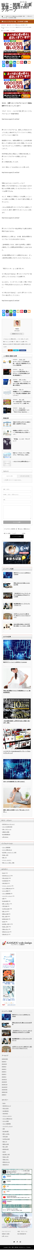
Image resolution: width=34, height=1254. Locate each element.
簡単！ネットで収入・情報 (8, 862)
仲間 (3, 898)
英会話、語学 (22, 359)
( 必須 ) (6, 489)
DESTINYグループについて (8, 824)
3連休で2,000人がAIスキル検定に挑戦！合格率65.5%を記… (22, 423)
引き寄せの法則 (5, 908)
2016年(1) (4, 1074)
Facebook (22, 350)
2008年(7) (4, 1094)
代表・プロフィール (6, 829)
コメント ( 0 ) (9, 476)
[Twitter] (14, 1241)
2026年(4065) (5, 1059)
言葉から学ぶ (5, 929)
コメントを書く (6, 30)
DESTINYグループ (6, 875)
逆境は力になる (5, 931)
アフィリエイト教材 (14, 27)
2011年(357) (4, 1087)
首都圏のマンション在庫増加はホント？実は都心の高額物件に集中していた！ (22, 393)
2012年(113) (4, 1084)
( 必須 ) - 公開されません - (11, 494)
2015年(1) (4, 1076)
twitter (23, 2)
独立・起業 (21, 399)
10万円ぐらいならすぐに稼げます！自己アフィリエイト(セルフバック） (22, 615)
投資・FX (21, 369)
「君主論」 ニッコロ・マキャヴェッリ (21, 440)
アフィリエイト (6, 27)
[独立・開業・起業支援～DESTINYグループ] (16, 7)
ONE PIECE (5, 883)
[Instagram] (20, 1241)
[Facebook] (17, 1241)
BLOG (10, 25)
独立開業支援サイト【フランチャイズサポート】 (22, 604)
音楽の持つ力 (5, 934)
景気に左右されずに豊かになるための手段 (22, 583)
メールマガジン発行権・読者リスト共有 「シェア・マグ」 (10, 529)
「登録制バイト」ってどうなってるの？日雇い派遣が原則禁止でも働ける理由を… (22, 383)
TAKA (13, 30)
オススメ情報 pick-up (16, 25)
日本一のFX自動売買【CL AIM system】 (14, 781)
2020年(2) (4, 1066)
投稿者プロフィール (17, 333)
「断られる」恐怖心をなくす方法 (23, 529)
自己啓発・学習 (24, 25)
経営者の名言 (5, 919)
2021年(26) (4, 1064)
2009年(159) (4, 1092)
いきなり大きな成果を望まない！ (22, 461)
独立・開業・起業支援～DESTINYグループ (18, 1247)
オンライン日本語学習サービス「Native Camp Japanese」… (21, 411)
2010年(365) (4, 1089)
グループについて (6, 1231)
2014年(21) (4, 1079)
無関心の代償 (5, 914)
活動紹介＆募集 (5, 832)
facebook (26, 2)
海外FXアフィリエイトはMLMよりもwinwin (22, 573)
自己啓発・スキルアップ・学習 (9, 852)
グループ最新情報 (6, 847)
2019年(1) (4, 1069)
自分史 (3, 921)
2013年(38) (4, 1081)
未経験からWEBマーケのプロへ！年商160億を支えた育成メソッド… (21, 432)
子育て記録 (4, 906)
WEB (10, 350)
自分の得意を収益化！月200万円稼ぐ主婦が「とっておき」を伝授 (22, 625)
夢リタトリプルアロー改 (23, 27)
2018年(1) (4, 1071)
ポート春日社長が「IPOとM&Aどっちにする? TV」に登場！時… (22, 402)
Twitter (15, 350)
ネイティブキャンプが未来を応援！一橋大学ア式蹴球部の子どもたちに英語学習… (22, 363)
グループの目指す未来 (7, 826)
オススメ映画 (5, 890)
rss (21, 2)
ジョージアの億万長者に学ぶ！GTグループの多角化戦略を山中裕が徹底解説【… (21, 373)
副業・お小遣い (22, 379)
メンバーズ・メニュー (7, 896)
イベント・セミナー (6, 860)
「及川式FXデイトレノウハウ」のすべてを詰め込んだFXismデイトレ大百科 (22, 595)
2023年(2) (4, 1061)
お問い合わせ (5, 837)
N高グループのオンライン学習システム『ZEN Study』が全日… (21, 453)
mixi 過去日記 (5, 880)
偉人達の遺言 (5, 901)
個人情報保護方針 (6, 834)
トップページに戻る (16, 536)
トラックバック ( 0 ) (24, 476)
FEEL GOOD (5, 878)
